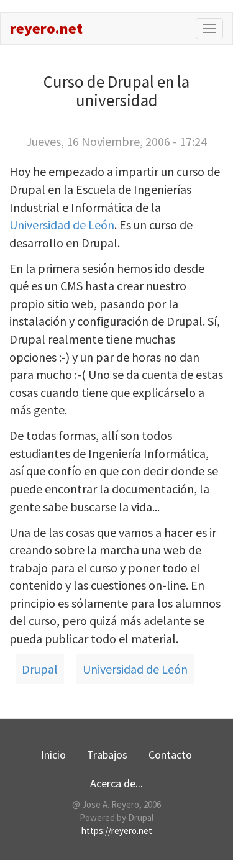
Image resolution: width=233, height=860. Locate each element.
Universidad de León (61, 224)
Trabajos (107, 755)
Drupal (40, 669)
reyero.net (46, 28)
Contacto (170, 755)
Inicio (53, 755)
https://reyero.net (116, 830)
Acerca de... (116, 783)
